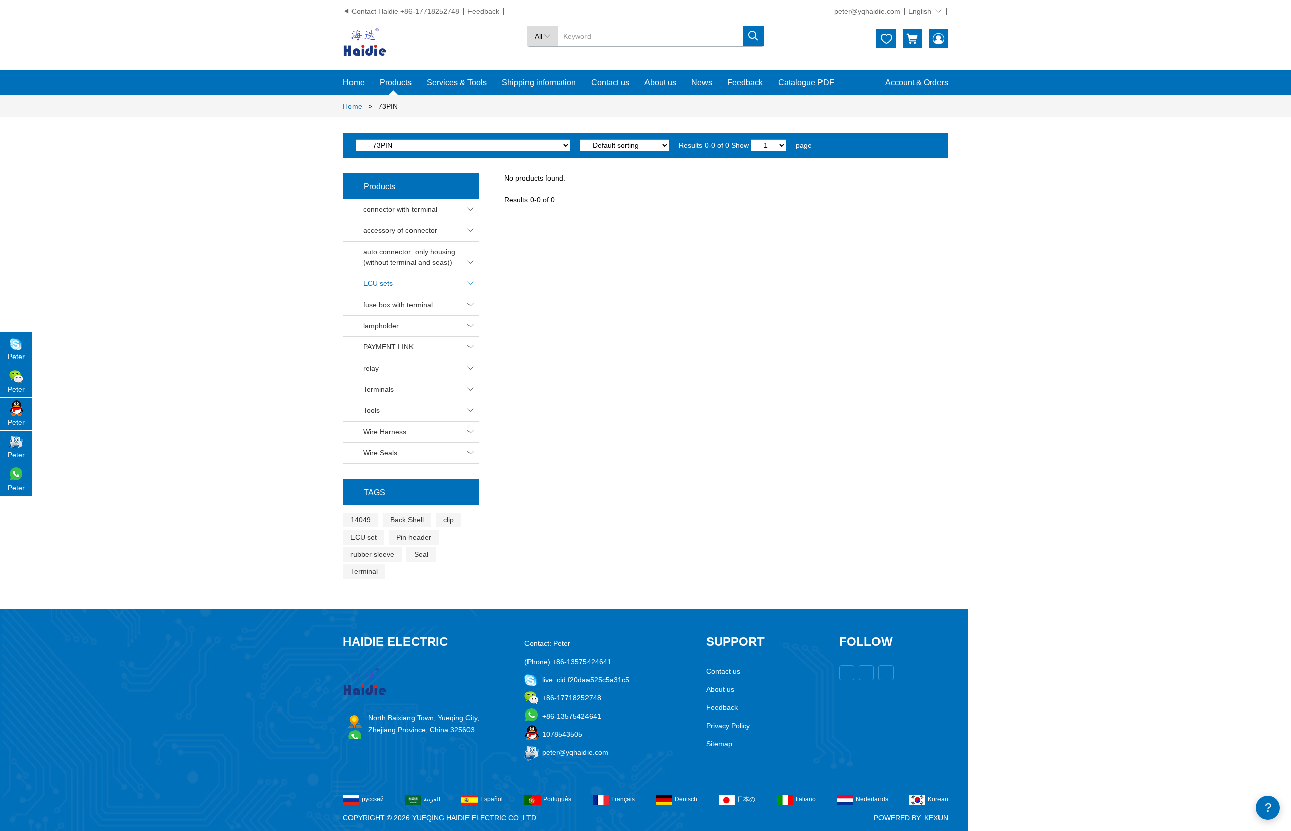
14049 (360, 520)
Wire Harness (418, 432)
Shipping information (539, 82)
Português (557, 799)
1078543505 (562, 734)
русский (373, 799)
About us (660, 82)
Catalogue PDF (806, 82)
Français (623, 799)
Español (491, 799)
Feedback (483, 11)
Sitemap (719, 744)
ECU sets (418, 283)
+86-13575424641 (571, 716)
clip (448, 520)
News (701, 82)
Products (396, 82)
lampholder (418, 326)
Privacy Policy (728, 726)
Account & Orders (916, 82)
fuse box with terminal (418, 305)
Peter (16, 356)
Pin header (413, 537)
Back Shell (407, 520)
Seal (421, 554)
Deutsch (686, 799)
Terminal (364, 571)
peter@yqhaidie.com (867, 11)
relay (418, 368)
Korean (938, 799)
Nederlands (872, 799)
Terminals (418, 389)
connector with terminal (418, 209)
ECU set (363, 537)
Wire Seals (418, 453)
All (543, 36)
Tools (418, 410)
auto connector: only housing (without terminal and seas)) (418, 257)
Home (354, 82)
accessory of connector (418, 230)
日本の (746, 799)
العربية (432, 799)
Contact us (610, 82)
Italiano (806, 799)
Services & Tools (457, 82)
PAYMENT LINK (418, 347)
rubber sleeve (372, 554)
